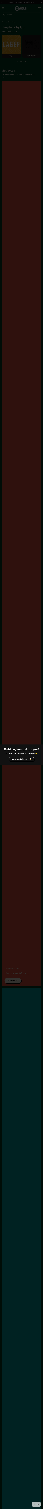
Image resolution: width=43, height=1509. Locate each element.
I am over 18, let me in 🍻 (21, 759)
